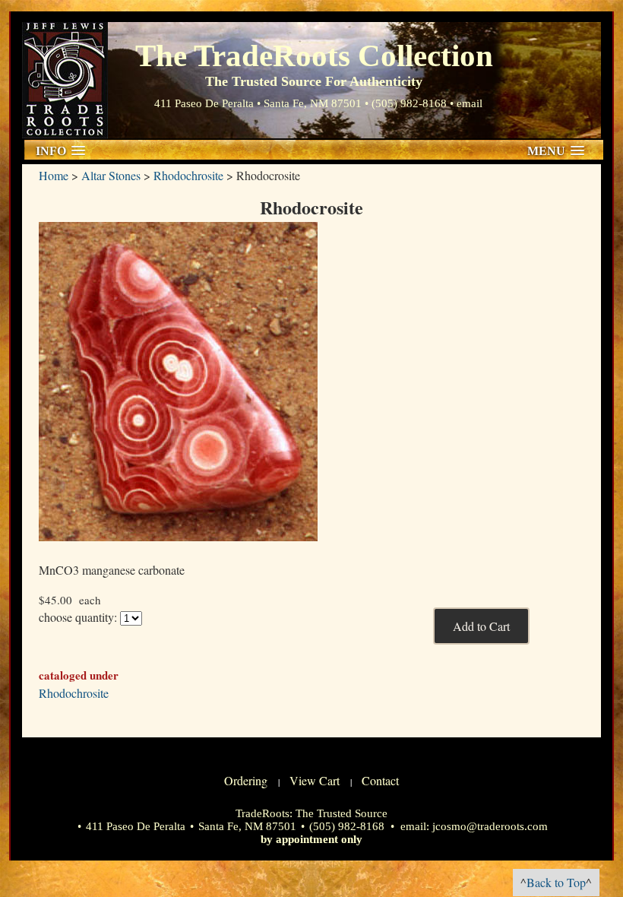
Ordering (245, 780)
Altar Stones (111, 175)
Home (53, 175)
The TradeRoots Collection (65, 80)
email (469, 103)
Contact (380, 780)
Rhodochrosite (188, 175)
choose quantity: (78, 617)
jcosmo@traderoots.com (490, 826)
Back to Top (556, 882)
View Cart (314, 780)
